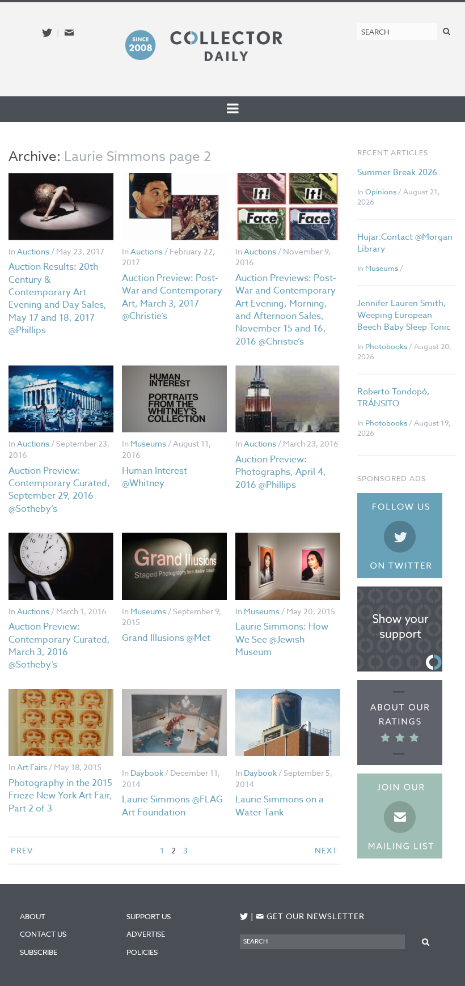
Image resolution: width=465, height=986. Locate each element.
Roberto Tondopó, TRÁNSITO (393, 397)
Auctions (33, 251)
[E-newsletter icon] (69, 32)
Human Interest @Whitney (154, 477)
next (326, 850)
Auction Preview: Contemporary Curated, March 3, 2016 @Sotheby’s (59, 646)
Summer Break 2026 (397, 172)
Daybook (146, 772)
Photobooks (386, 346)
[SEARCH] (446, 31)
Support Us (148, 916)
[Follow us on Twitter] (47, 32)
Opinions (380, 191)
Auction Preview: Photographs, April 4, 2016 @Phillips (280, 472)
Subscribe (38, 952)
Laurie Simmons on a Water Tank (279, 806)
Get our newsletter (310, 916)
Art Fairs (32, 767)
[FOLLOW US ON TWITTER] (244, 917)
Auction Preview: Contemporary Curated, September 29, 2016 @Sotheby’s (59, 490)
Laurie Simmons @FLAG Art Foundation (172, 806)
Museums (148, 443)
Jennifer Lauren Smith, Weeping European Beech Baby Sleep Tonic (404, 315)
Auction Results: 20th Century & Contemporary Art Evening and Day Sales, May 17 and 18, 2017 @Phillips (58, 298)
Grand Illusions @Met (166, 638)
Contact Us (43, 934)
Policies (142, 952)
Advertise (145, 934)
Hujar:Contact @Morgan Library (405, 243)
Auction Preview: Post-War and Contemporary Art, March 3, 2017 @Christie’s (172, 297)
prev (22, 850)
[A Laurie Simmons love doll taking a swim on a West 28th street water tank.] (287, 722)
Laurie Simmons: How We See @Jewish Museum (281, 639)
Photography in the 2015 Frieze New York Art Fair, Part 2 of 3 (60, 795)
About (32, 916)
